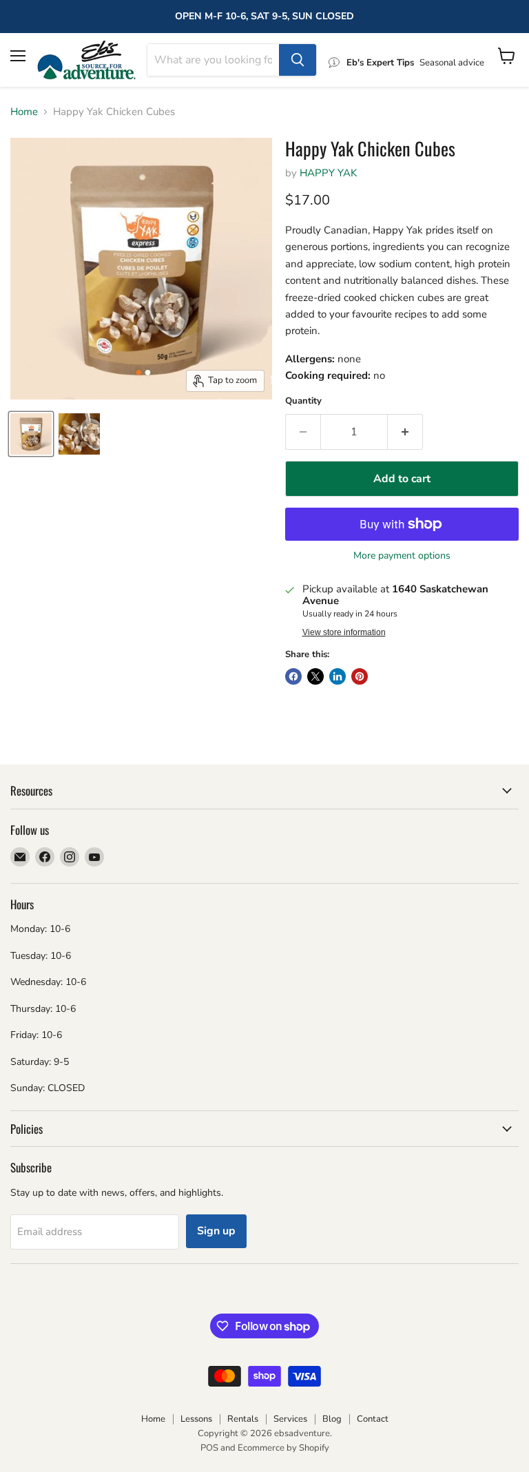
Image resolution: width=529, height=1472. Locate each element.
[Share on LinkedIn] (337, 676)
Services (290, 1419)
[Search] (297, 60)
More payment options (401, 555)
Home (24, 112)
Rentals (242, 1419)
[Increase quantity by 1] (405, 432)
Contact (372, 1419)
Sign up (216, 1230)
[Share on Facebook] (293, 676)
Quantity (303, 401)
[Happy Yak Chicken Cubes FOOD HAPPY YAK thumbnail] (31, 434)
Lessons (196, 1419)
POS (209, 1448)
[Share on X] (315, 676)
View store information (344, 632)
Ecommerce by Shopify (283, 1448)
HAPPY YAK (328, 173)
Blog (332, 1419)
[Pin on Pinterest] (359, 676)
